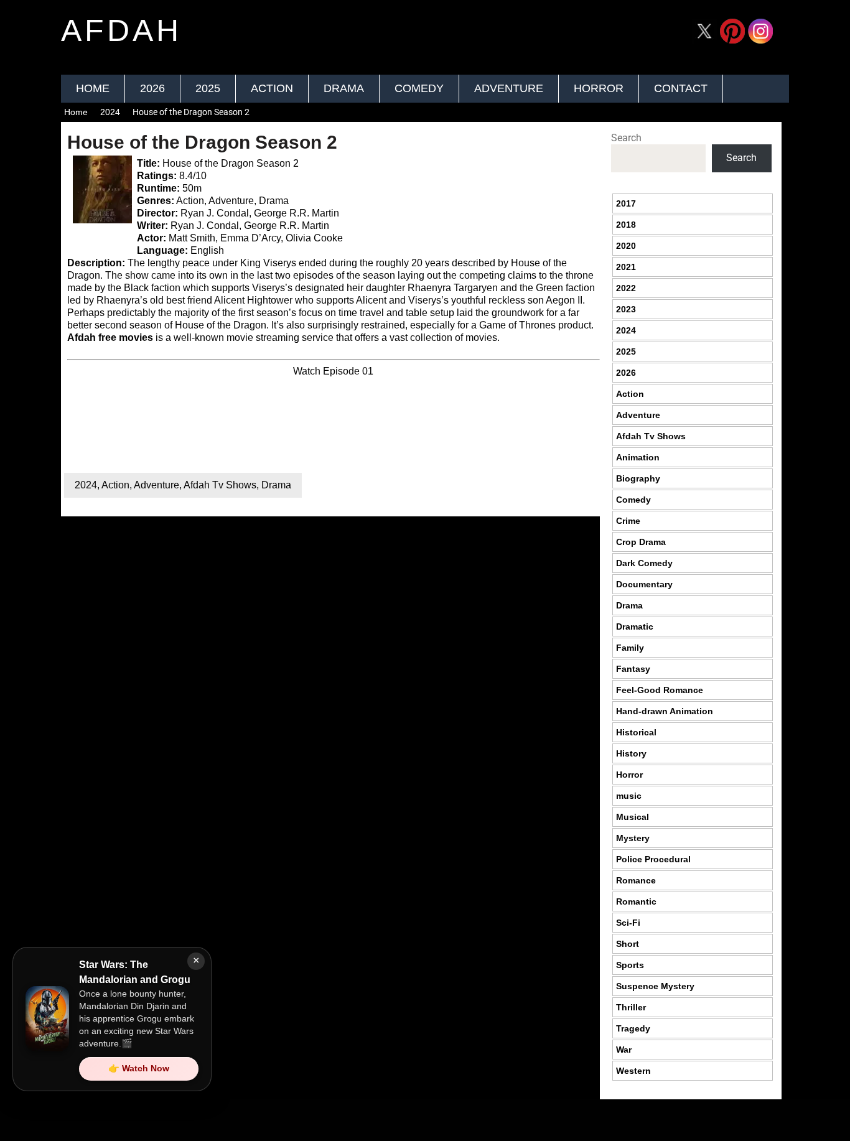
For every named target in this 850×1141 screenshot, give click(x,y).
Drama (344, 88)
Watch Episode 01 (333, 371)
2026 (152, 88)
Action (272, 88)
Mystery (633, 838)
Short (627, 944)
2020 (626, 246)
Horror (598, 88)
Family (630, 648)
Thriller (631, 1007)
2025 (207, 88)
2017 (626, 203)
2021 (626, 267)
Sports (630, 965)
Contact (681, 88)
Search (626, 138)
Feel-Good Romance (659, 690)
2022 (626, 288)
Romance (636, 880)
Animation (638, 457)
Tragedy (633, 1028)
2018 (626, 225)
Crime (628, 521)
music (629, 796)
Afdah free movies (110, 337)
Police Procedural (653, 859)
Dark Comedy (644, 563)
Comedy (419, 88)
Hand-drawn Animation (664, 711)
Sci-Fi (628, 923)
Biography (638, 478)
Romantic (636, 901)
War (624, 1050)
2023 (626, 309)
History (631, 753)
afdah (121, 30)
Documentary (644, 584)
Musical (632, 817)
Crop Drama (641, 542)
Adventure (508, 88)
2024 (110, 112)
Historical (636, 732)
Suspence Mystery (655, 986)
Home (93, 88)
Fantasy (633, 669)
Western (633, 1071)
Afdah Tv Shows (220, 485)
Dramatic (634, 626)
